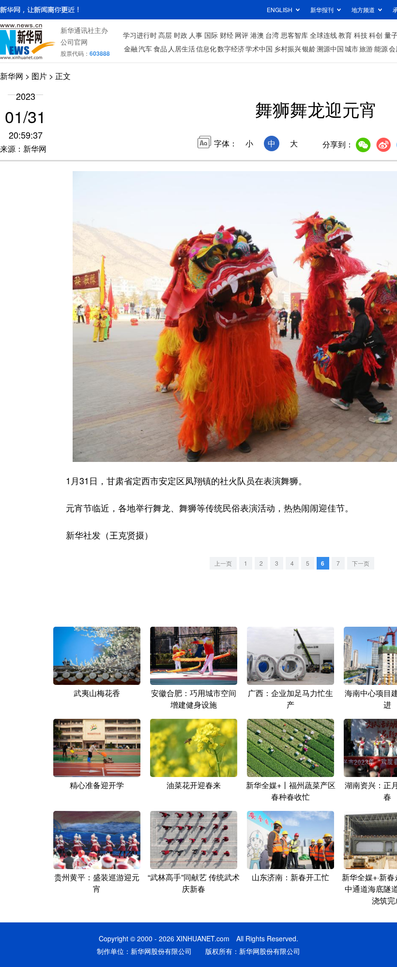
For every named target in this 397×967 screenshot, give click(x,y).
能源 (381, 48)
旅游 (366, 48)
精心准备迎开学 (97, 785)
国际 (211, 35)
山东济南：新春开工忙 (290, 877)
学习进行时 (140, 35)
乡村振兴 (287, 48)
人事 (195, 35)
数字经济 (230, 48)
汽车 (145, 48)
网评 (241, 35)
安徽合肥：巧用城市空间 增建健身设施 (193, 698)
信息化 (206, 48)
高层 (165, 35)
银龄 (309, 48)
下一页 (360, 563)
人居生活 (181, 48)
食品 (160, 48)
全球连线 (323, 35)
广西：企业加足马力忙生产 (290, 698)
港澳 (257, 35)
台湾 (272, 35)
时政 (180, 35)
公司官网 (74, 42)
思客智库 (294, 35)
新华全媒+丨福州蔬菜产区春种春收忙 (291, 790)
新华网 (11, 75)
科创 (375, 35)
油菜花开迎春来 (194, 785)
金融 (130, 48)
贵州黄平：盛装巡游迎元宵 (96, 883)
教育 (345, 35)
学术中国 (259, 48)
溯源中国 (330, 48)
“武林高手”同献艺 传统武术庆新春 (194, 883)
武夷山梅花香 (97, 692)
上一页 (223, 563)
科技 (360, 35)
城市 (351, 48)
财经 (226, 35)
